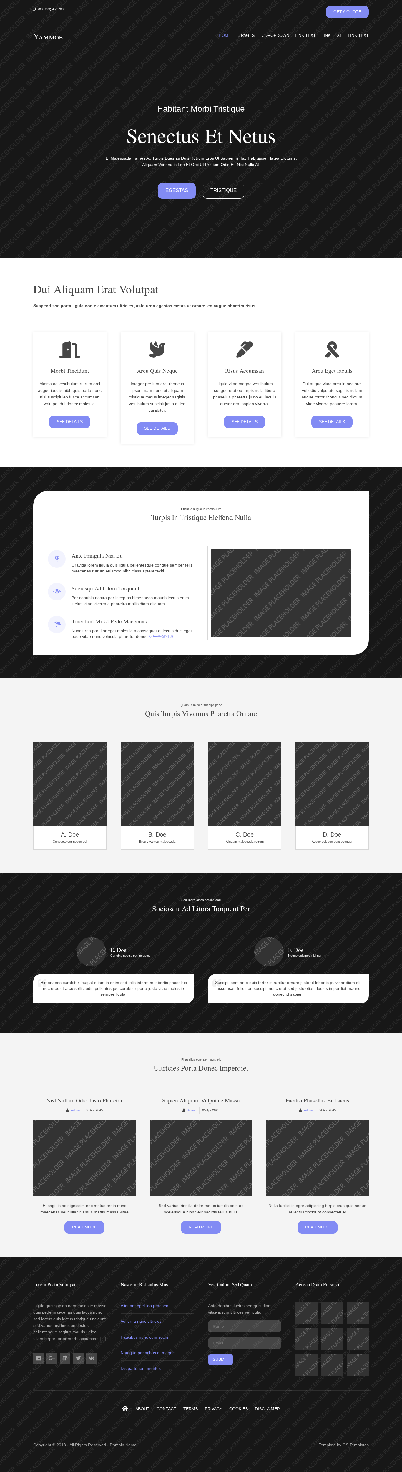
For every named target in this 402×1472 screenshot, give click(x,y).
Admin (75, 1110)
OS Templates (356, 1445)
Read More (84, 1227)
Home (225, 35)
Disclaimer (267, 1408)
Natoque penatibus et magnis (148, 1352)
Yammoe (48, 36)
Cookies (238, 1408)
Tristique (223, 190)
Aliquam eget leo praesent (145, 1305)
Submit (220, 1359)
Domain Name (123, 1445)
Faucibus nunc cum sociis (145, 1337)
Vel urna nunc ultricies (141, 1321)
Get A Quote (347, 11)
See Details (70, 421)
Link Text (305, 35)
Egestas (176, 190)
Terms (190, 1408)
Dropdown (277, 35)
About (142, 1408)
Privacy (213, 1408)
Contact (166, 1408)
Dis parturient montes (141, 1368)
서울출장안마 (161, 636)
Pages (248, 35)
